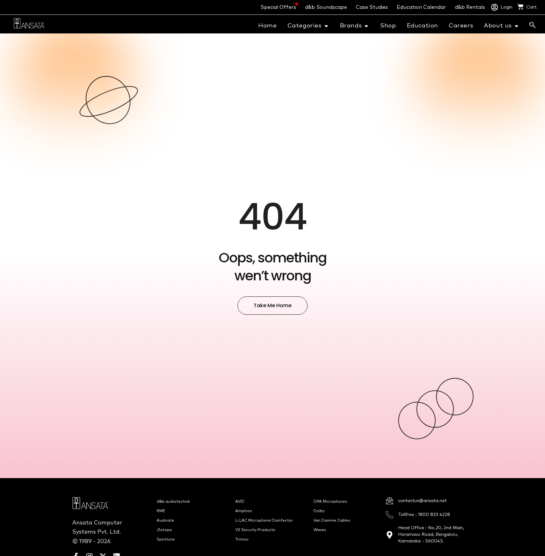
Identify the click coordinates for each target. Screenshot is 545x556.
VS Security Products (255, 530)
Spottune (166, 539)
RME (161, 511)
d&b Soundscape (326, 7)
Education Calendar (421, 7)
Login (507, 7)
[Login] (494, 7)
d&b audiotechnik (173, 502)
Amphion (243, 511)
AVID (239, 502)
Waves (320, 530)
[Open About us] (516, 26)
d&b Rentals (470, 7)
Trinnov (242, 539)
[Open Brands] (366, 26)
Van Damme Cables (332, 521)
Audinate (165, 521)
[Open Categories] (326, 26)
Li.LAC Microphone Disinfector (264, 521)
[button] (532, 25)
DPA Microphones (330, 502)
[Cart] (520, 6)
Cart (531, 7)
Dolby (319, 511)
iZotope (164, 530)
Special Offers (278, 7)
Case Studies (372, 7)
